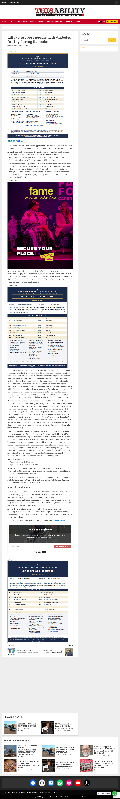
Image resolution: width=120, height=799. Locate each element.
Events (33, 22)
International (22, 22)
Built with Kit (40, 552)
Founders (68, 22)
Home (4, 22)
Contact (78, 22)
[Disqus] (40, 685)
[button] (104, 22)
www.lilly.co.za (61, 520)
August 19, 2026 (24, 730)
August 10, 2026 (24, 770)
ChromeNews (75, 797)
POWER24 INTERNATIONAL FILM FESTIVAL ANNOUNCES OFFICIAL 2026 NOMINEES (29, 764)
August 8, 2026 (61, 730)
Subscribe (113, 22)
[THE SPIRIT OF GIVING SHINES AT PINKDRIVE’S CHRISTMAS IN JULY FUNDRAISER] (86, 765)
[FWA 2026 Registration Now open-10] (40, 268)
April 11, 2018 (13, 46)
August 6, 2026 (100, 770)
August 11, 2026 (100, 755)
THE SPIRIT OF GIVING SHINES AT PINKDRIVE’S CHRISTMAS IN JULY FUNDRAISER (103, 764)
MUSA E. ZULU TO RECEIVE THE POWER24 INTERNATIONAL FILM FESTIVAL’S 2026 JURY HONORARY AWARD (28, 750)
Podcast (58, 22)
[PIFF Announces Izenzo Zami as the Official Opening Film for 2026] (47, 727)
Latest (11, 22)
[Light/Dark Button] (100, 22)
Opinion (50, 22)
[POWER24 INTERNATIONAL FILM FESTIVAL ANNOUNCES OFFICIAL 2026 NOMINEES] (10, 765)
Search (87, 34)
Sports (41, 22)
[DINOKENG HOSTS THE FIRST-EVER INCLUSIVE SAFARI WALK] (10, 727)
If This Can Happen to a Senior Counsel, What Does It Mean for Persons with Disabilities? (104, 750)
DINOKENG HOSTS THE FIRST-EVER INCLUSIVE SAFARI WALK (27, 726)
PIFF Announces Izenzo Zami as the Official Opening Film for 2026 (64, 726)
